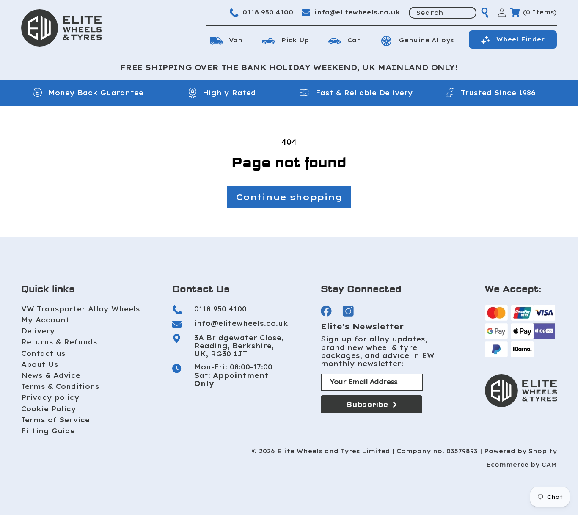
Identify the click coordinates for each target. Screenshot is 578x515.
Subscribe (367, 405)
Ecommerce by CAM (521, 464)
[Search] (484, 12)
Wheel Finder (520, 39)
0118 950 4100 (267, 12)
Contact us (43, 353)
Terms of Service (55, 420)
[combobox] (442, 13)
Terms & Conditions (60, 386)
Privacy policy (50, 398)
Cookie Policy (48, 409)
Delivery (38, 331)
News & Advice (50, 375)
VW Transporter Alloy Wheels (80, 309)
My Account (45, 320)
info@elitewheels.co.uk (357, 12)
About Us (39, 364)
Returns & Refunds (59, 342)
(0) (540, 12)
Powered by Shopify (520, 451)
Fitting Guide (48, 431)
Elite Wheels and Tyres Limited (333, 451)
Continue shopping (289, 196)
